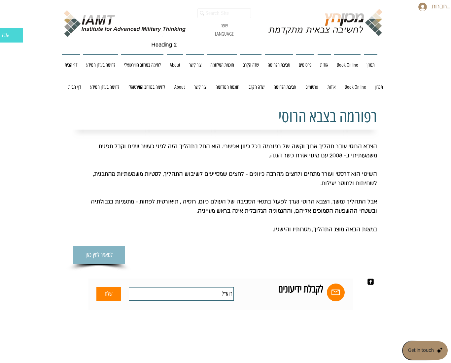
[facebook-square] (370, 282)
